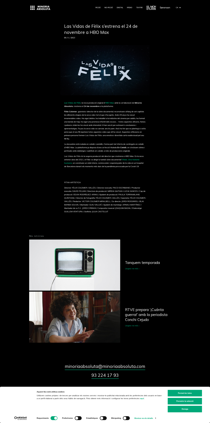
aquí (142, 398)
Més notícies (36, 236)
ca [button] (177, 7)
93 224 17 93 (105, 375)
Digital (120, 7)
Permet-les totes (185, 393)
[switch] (78, 418)
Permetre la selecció (184, 401)
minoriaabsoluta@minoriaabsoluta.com (105, 366)
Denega (185, 409)
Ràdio (129, 7)
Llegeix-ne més (105, 265)
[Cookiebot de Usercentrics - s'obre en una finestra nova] (20, 418)
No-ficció (109, 7)
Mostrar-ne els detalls (143, 418)
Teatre (139, 7)
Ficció (98, 7)
